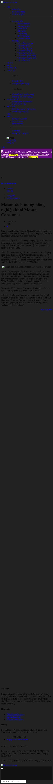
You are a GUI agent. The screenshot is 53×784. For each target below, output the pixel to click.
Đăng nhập (11, 140)
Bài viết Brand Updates (8, 183)
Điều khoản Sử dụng (15, 714)
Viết (3, 147)
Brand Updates (13, 198)
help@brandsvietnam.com (18, 739)
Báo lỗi (10, 191)
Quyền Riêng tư (13, 717)
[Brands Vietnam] (9, 2)
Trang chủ (11, 195)
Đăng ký (10, 143)
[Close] (2, 150)
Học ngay (13, 155)
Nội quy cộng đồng (15, 719)
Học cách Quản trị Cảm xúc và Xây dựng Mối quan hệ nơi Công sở (25, 155)
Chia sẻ (10, 188)
